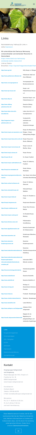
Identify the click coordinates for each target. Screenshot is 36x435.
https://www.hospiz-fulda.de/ (8, 197)
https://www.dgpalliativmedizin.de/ (10, 228)
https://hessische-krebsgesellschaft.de (11, 270)
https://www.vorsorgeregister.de (9, 82)
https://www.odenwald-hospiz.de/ (10, 190)
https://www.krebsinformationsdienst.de (11, 250)
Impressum (9, 47)
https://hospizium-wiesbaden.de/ (9, 169)
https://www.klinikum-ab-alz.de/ (9, 222)
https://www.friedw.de (6, 293)
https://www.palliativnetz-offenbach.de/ (11, 76)
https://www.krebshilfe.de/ (8, 275)
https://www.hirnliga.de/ (7, 287)
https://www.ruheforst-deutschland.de (11, 298)
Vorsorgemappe (9, 336)
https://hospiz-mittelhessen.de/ (9, 208)
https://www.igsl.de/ (6, 70)
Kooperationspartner (11, 333)
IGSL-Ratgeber (9, 339)
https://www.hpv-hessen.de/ (8, 90)
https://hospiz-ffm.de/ (6, 157)
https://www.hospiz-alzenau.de (9, 152)
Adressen (7, 346)
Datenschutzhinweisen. (21, 425)
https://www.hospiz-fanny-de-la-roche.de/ (11, 139)
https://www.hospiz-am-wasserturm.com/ (11, 132)
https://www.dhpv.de (6, 98)
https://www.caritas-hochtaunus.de (10, 183)
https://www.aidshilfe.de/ (7, 280)
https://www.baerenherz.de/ (8, 235)
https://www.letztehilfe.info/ (8, 302)
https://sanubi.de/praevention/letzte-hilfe (11, 317)
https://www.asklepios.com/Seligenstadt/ (11, 308)
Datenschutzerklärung (11, 352)
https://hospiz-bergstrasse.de (8, 202)
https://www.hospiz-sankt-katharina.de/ (11, 162)
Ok (18, 431)
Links (5, 329)
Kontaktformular (9, 355)
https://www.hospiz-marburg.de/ (9, 215)
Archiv (6, 342)
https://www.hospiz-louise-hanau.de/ (10, 147)
